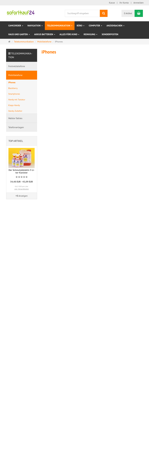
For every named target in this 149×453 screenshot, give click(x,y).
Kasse (112, 2)
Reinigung (90, 34)
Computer (95, 25)
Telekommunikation (59, 25)
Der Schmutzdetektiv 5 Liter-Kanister (21, 171)
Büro (80, 25)
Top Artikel (15, 141)
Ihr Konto (124, 2)
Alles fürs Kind (69, 34)
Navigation (34, 25)
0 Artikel (128, 13)
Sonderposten (110, 34)
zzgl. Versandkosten (21, 189)
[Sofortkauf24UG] (20, 13)
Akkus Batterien (44, 34)
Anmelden (138, 2)
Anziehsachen (115, 25)
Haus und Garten (18, 34)
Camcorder (15, 25)
